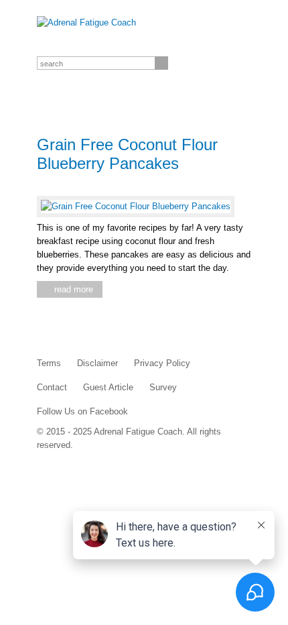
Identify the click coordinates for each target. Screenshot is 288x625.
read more (73, 289)
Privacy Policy (162, 363)
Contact (52, 387)
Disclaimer (97, 363)
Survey (163, 387)
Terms (49, 363)
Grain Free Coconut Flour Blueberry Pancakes (127, 153)
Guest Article (108, 387)
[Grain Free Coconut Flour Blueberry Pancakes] (135, 206)
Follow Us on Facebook (82, 411)
